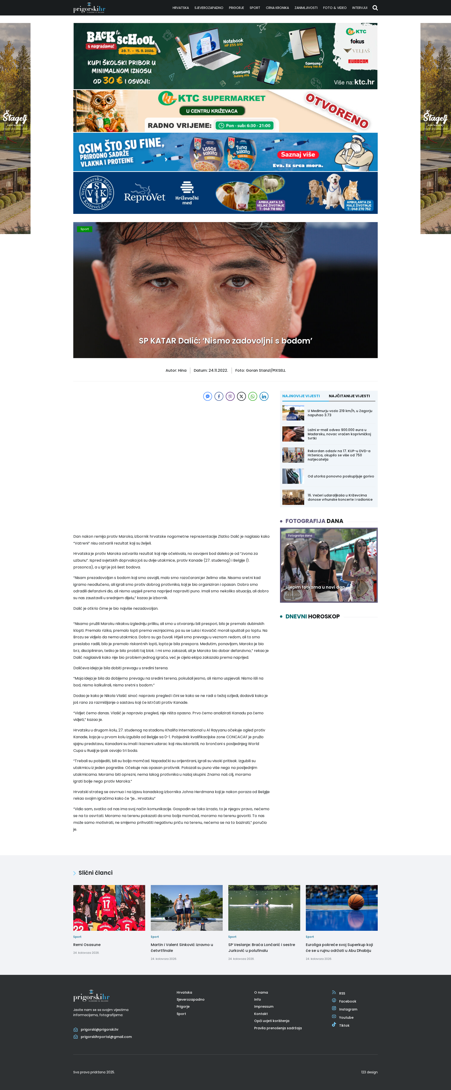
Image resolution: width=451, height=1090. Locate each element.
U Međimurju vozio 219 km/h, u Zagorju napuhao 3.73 (340, 413)
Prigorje (236, 7)
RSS (342, 993)
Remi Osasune (87, 944)
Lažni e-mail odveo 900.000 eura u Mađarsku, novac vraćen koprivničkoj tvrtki (339, 434)
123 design (369, 1072)
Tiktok (344, 1025)
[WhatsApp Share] (252, 396)
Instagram (348, 1009)
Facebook (347, 1001)
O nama (261, 992)
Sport (255, 7)
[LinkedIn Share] (264, 396)
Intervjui (359, 7)
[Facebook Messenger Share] (207, 396)
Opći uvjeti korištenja (271, 1020)
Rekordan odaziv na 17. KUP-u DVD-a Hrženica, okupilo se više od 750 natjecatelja (339, 455)
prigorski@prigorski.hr (100, 1029)
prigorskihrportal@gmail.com (106, 1036)
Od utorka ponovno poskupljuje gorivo (341, 476)
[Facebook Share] (218, 396)
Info (257, 999)
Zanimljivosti (306, 7)
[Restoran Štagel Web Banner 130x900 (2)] (15, 232)
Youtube (346, 1017)
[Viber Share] (230, 396)
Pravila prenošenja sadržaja (278, 1028)
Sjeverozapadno (208, 7)
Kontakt (261, 1013)
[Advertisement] (171, 435)
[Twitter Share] (241, 396)
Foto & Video (335, 7)
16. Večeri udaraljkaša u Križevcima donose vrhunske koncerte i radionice (340, 497)
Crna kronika (277, 7)
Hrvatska (181, 7)
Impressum (263, 1006)
